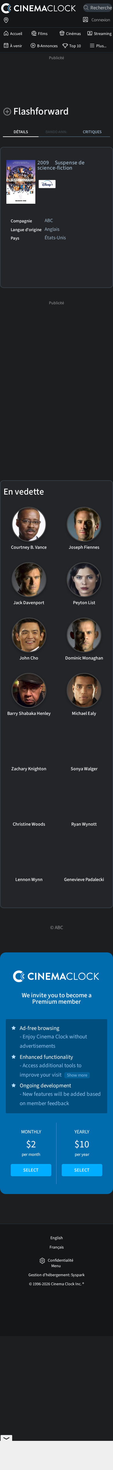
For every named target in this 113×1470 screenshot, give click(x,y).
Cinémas (73, 34)
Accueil (16, 34)
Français (57, 1247)
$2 (31, 1150)
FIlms (43, 34)
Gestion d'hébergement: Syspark (56, 1275)
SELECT (31, 1170)
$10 (82, 1150)
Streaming (103, 34)
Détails (21, 132)
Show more (77, 1075)
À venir (16, 46)
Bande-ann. (56, 132)
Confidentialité (60, 1260)
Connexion (100, 20)
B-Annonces (47, 46)
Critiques (92, 132)
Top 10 (75, 46)
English (56, 1238)
